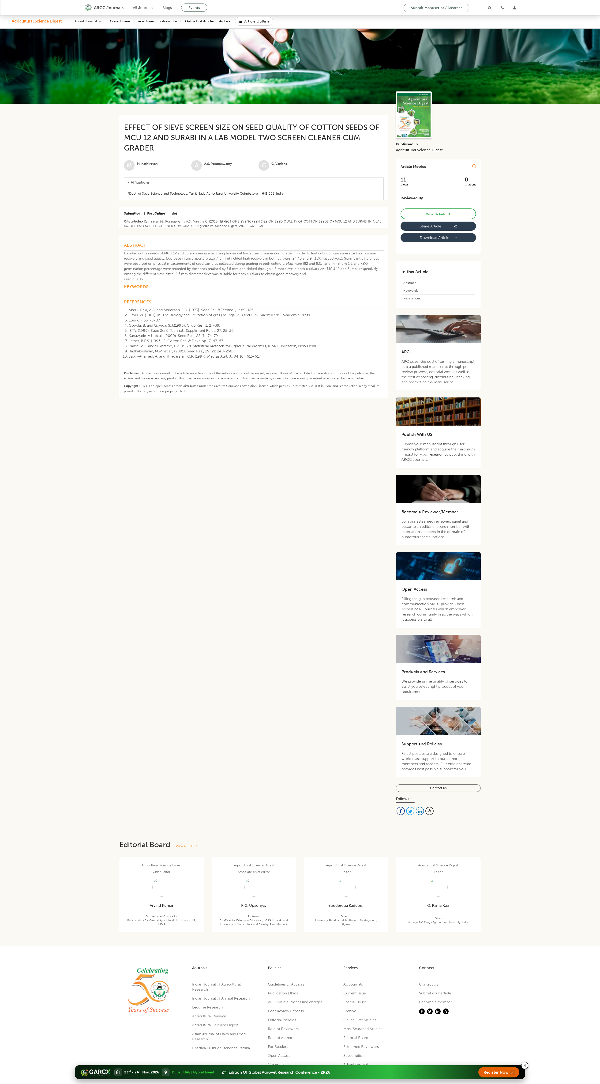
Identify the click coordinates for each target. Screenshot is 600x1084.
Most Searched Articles (362, 1029)
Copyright (276, 1064)
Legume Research (207, 1007)
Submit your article (435, 993)
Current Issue (120, 21)
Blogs (167, 7)
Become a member (435, 1002)
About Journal (86, 21)
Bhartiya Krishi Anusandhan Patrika (221, 1048)
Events (194, 7)
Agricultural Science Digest (37, 21)
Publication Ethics (283, 993)
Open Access (279, 1055)
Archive (224, 21)
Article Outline (257, 21)
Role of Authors (281, 1037)
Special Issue (144, 21)
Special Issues (355, 1002)
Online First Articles (199, 21)
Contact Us (428, 984)
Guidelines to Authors (286, 984)
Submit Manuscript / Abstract (436, 8)
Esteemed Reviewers (361, 1046)
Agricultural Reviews (209, 1016)
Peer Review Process (286, 1011)
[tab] (253, 182)
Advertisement (355, 1064)
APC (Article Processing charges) (296, 1002)
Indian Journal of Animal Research (221, 998)
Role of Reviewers (283, 1029)
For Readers (278, 1046)
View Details (438, 213)
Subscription (353, 1055)
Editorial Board (169, 21)
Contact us (438, 788)
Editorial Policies (282, 1020)
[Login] (514, 8)
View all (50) (186, 846)
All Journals (143, 7)
